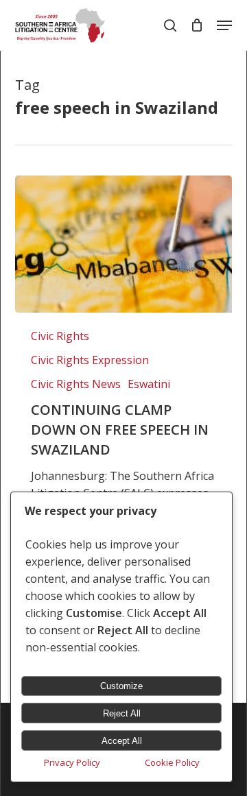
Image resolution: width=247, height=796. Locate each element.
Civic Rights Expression (90, 359)
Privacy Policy (72, 762)
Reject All (122, 713)
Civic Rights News (76, 383)
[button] (224, 25)
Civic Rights (60, 335)
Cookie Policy (172, 762)
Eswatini (149, 383)
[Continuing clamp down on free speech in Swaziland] (123, 244)
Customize (121, 686)
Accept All (122, 741)
